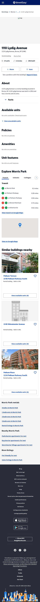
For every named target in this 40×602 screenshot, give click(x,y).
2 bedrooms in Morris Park (11, 417)
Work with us (20, 475)
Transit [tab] (5, 178)
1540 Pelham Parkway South (15, 279)
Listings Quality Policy (20, 513)
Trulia (20, 573)
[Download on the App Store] (21, 520)
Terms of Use (20, 493)
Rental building (6, 56)
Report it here (32, 75)
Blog (20, 469)
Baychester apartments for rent (14, 440)
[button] (20, 99)
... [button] (18, 12)
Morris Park (17, 56)
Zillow (20, 570)
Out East (20, 579)
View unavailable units (12, 121)
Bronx (13, 12)
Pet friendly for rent (9, 455)
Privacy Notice (20, 503)
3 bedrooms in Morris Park (11, 421)
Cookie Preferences (20, 499)
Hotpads (20, 576)
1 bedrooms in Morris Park (11, 412)
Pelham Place (9, 372)
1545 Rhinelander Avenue (14, 324)
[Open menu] (3, 2)
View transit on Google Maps (12, 213)
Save (31, 69)
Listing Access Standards (20, 510)
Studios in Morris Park (10, 408)
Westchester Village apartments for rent (17, 445)
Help (20, 489)
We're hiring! (20, 472)
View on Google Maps (10, 241)
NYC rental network (20, 479)
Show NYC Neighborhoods (20, 539)
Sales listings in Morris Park (12, 460)
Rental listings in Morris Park (12, 426)
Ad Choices (20, 506)
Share (12, 69)
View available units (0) (20, 295)
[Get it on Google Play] (21, 528)
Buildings (5, 12)
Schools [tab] (16, 178)
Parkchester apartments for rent (14, 436)
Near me (20, 486)
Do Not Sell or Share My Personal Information (20, 496)
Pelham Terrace (10, 276)
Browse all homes (20, 482)
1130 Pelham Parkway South (15, 375)
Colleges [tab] (27, 178)
